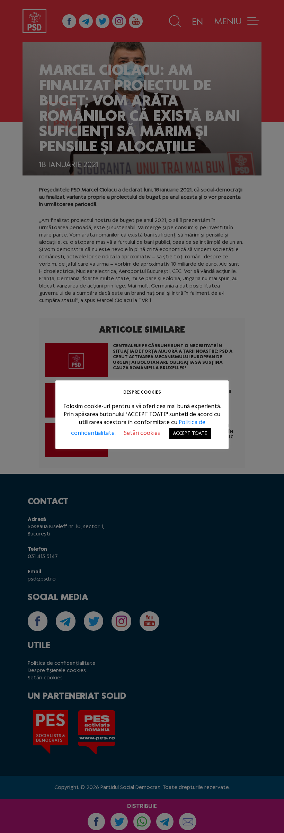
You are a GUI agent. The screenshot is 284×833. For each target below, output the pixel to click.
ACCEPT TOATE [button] (190, 433)
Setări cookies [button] (142, 433)
